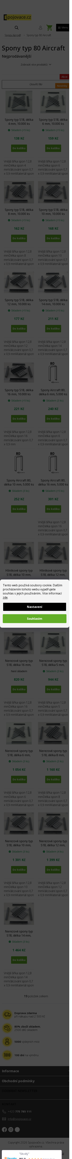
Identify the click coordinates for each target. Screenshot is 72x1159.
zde (5, 597)
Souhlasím (34, 619)
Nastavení (34, 607)
